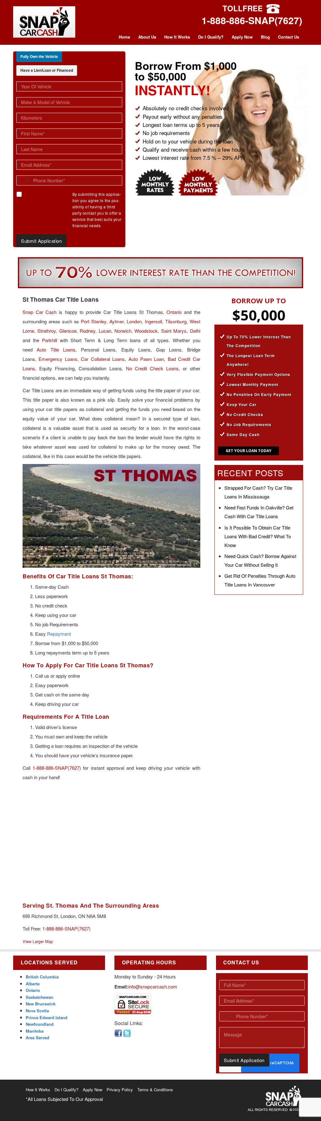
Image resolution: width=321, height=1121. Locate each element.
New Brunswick (40, 1004)
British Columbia (42, 977)
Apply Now (242, 37)
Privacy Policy (120, 1089)
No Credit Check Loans (152, 368)
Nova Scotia (37, 1011)
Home (124, 37)
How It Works (177, 37)
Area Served (37, 1037)
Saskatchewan (39, 997)
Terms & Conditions (155, 1089)
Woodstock (146, 330)
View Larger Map (38, 941)
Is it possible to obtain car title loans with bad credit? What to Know (257, 536)
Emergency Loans (58, 359)
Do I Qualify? (211, 37)
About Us (147, 37)
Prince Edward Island (46, 1017)
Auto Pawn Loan (146, 359)
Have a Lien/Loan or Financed (46, 70)
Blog (265, 37)
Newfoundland (40, 1024)
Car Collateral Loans (103, 359)
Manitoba (35, 1031)
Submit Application (41, 240)
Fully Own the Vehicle (39, 56)
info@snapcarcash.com (152, 986)
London (134, 321)
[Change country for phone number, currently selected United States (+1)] (23, 180)
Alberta (32, 984)
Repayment (59, 633)
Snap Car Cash (39, 312)
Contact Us (288, 37)
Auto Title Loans (56, 349)
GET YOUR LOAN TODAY (248, 450)
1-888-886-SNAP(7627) (252, 20)
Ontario (174, 312)
